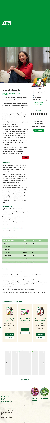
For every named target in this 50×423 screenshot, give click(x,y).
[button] (32, 114)
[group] (8, 363)
